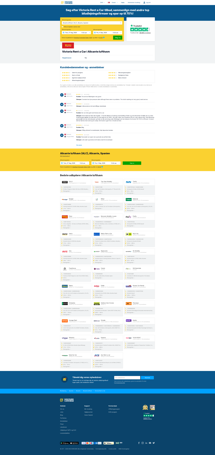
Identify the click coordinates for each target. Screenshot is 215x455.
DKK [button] (101, 2)
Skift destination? (65, 156)
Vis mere (79, 145)
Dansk (113, 2)
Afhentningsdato (66, 29)
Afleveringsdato (97, 29)
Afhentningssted (66, 20)
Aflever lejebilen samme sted (72, 26)
